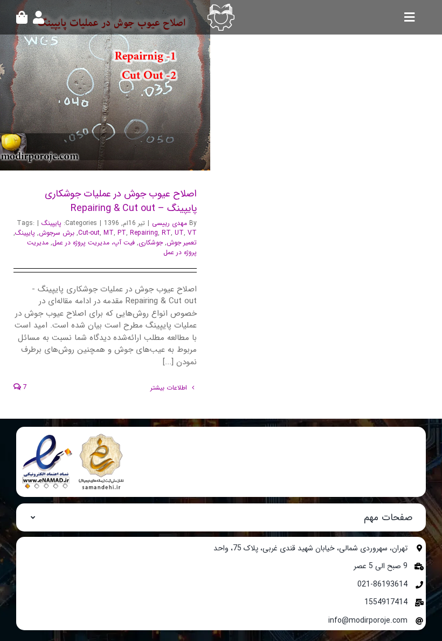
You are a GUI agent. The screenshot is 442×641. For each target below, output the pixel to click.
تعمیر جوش (182, 242)
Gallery (91, 85)
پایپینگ (51, 223)
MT (108, 233)
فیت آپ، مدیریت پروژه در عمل (93, 242)
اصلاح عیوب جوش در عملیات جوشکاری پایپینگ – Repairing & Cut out (119, 85)
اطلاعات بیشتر (169, 388)
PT (122, 233)
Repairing (144, 233)
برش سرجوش (56, 233)
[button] (221, 517)
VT (192, 233)
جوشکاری (151, 242)
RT (166, 233)
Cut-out (89, 233)
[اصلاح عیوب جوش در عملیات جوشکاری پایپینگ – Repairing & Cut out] (105, 85)
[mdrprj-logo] (221, 7)
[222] (75, 435)
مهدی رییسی (169, 223)
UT (179, 233)
